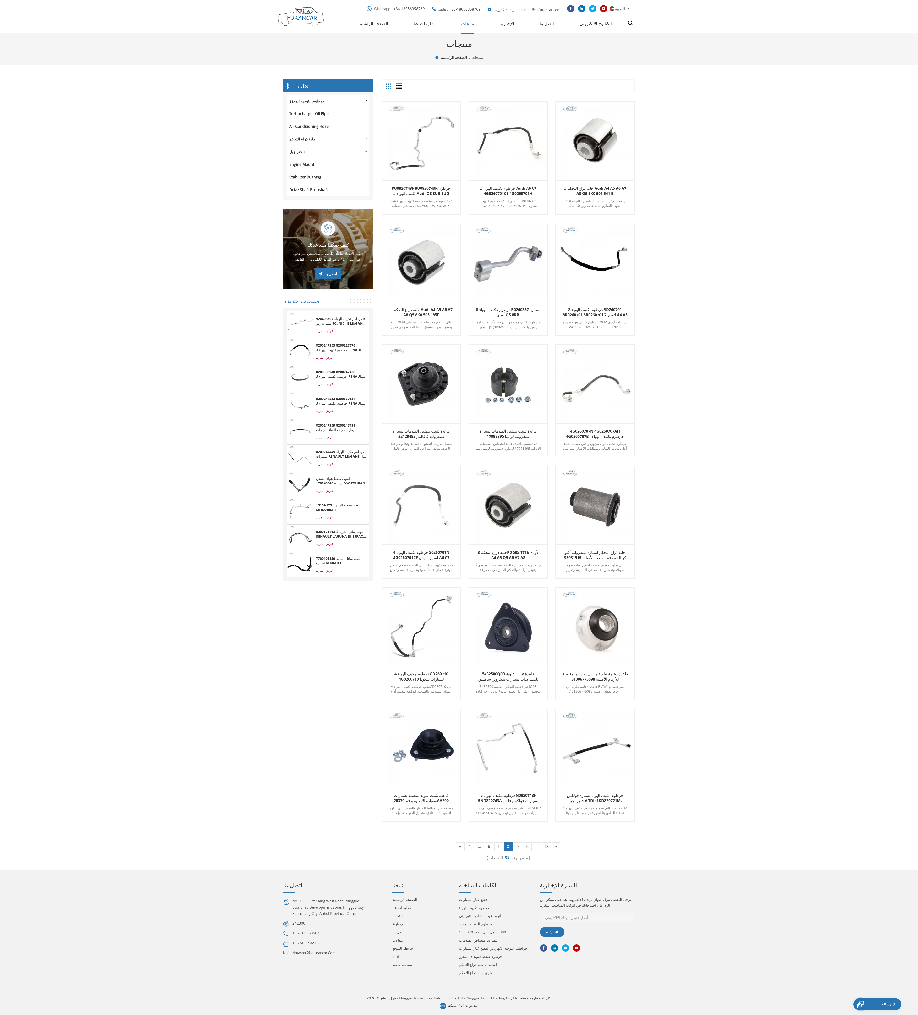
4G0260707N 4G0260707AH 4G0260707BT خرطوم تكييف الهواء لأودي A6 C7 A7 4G (595, 433)
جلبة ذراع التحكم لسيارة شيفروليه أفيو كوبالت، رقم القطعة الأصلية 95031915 (595, 555)
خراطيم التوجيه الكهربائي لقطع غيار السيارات (493, 948)
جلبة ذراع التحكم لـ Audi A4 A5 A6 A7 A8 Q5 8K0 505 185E (421, 312)
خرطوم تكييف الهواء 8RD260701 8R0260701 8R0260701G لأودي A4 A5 (595, 312)
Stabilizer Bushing (305, 177)
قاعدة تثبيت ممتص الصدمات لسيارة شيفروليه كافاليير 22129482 (421, 433)
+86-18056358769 (409, 9)
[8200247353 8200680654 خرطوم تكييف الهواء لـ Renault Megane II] (300, 404)
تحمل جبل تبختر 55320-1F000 (482, 932)
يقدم (549, 932)
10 (527, 846)
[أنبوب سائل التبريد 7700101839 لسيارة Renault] (300, 564)
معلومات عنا (425, 23)
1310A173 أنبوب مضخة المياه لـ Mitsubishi (338, 507)
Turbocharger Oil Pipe (309, 113)
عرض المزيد (324, 330)
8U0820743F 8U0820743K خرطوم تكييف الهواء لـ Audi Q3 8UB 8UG (421, 191)
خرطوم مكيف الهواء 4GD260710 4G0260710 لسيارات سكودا (421, 676)
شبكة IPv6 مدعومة (462, 1005)
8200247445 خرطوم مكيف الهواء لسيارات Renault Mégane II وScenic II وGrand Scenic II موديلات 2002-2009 (340, 454)
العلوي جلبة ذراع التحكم (477, 972)
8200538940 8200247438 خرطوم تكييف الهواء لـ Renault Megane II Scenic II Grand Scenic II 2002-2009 (340, 374)
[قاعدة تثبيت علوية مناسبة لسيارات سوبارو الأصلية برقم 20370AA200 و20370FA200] (421, 748)
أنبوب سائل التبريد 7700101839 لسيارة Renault (338, 560)
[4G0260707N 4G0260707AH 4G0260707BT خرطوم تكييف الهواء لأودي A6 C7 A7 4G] (595, 384)
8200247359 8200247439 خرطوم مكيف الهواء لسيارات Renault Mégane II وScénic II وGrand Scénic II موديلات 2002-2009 (340, 427)
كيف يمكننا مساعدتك (328, 245)
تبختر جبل (297, 151)
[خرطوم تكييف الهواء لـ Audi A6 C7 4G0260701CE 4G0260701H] (508, 141)
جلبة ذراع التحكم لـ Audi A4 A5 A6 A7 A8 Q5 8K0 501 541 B (595, 191)
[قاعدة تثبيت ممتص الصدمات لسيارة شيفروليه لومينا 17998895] (508, 384)
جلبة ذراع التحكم (302, 139)
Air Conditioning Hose (309, 126)
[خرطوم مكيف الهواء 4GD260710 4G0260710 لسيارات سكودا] (421, 627)
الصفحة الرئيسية (373, 23)
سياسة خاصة (402, 964)
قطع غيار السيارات (473, 899)
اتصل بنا (547, 23)
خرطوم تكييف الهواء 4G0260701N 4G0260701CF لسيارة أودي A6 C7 (421, 555)
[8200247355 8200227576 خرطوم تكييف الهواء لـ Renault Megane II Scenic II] (300, 351)
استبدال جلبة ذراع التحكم (478, 964)
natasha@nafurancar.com (540, 9)
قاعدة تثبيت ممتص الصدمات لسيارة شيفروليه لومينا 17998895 (508, 433)
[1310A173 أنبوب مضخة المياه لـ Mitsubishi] (300, 510)
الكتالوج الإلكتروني (595, 23)
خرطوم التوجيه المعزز (306, 101)
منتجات (467, 23)
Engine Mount (301, 164)
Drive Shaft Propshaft (308, 189)
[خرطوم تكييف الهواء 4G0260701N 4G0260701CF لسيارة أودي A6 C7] (421, 505)
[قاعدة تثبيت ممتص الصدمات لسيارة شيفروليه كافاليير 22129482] (421, 384)
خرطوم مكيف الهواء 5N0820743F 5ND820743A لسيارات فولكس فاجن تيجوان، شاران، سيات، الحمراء (508, 798)
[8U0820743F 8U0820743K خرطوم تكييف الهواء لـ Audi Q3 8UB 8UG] (421, 141)
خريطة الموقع (402, 948)
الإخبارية (507, 23)
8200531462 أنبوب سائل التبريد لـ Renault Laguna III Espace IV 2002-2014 (340, 533)
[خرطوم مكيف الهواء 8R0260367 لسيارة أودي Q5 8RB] (508, 262)
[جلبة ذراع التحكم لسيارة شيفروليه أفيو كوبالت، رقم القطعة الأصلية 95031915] (595, 505)
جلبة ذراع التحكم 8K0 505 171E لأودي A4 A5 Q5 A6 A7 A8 (508, 555)
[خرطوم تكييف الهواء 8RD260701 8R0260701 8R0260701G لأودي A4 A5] (595, 262)
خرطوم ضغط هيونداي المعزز (480, 956)
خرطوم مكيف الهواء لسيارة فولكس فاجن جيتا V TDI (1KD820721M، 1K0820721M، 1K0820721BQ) (595, 798)
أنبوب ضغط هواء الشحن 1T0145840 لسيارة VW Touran (340, 480)
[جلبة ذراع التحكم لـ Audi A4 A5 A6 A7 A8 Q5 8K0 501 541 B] (595, 141)
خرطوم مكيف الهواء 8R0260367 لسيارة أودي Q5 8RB (508, 312)
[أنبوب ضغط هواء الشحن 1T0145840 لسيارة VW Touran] (300, 484)
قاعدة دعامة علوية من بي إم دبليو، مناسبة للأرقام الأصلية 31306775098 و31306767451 (595, 676)
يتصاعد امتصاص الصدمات (478, 940)
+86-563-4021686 (307, 942)
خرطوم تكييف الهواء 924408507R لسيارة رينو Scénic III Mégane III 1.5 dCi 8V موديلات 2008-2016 (340, 321)
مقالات (397, 940)
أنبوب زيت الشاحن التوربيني (480, 915)
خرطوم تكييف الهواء (474, 907)
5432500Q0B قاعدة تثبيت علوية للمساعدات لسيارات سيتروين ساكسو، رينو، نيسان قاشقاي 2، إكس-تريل (508, 676)
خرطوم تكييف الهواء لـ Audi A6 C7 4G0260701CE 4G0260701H (508, 191)
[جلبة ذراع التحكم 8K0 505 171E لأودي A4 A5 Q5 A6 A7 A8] (508, 505)
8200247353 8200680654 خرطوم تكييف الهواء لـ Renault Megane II (340, 400)
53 (546, 846)
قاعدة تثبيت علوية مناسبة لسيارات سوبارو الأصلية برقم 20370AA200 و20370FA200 (421, 798)
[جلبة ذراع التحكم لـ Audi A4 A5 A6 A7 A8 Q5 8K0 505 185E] (421, 262)
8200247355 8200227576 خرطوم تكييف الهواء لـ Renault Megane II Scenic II (340, 347)
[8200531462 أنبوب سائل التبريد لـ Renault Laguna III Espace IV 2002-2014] (300, 537)
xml (395, 956)
